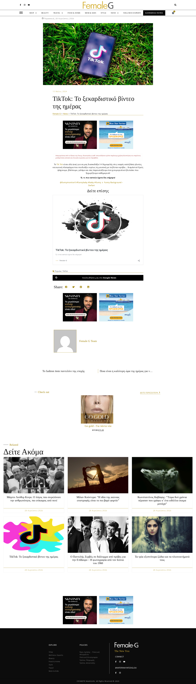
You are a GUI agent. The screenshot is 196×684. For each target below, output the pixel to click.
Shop (31, 13)
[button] (175, 5)
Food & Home (74, 13)
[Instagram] (24, 5)
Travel (56, 13)
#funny (97, 182)
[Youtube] (29, 5)
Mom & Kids (90, 13)
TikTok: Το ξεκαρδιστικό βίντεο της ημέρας (33, 556)
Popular (58, 271)
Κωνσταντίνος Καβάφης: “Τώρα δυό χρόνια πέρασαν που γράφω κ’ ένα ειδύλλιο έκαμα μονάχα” (162, 500)
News (113, 13)
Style (103, 13)
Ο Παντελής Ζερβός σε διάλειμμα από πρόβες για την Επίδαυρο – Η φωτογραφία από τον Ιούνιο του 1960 (98, 560)
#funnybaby (82, 182)
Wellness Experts (132, 13)
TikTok (65, 271)
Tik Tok (60, 164)
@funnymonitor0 (68, 182)
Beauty (45, 13)
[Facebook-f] (20, 5)
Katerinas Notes (154, 13)
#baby (91, 182)
